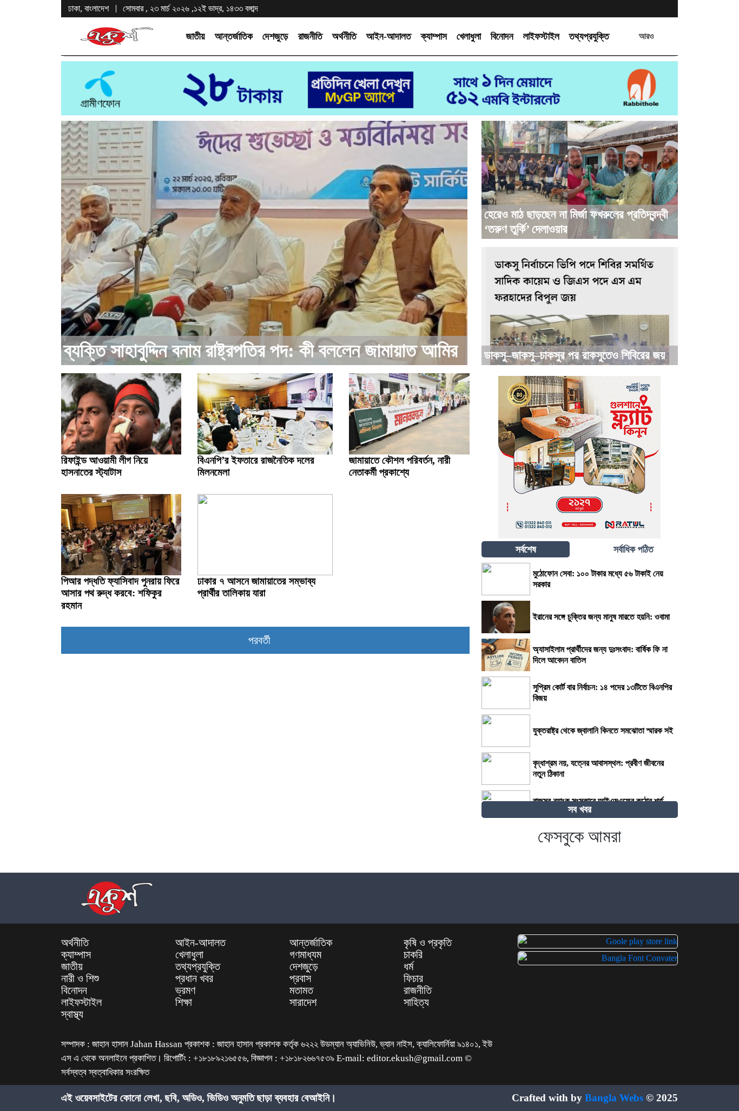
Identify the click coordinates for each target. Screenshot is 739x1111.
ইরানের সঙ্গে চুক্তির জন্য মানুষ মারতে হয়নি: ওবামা (601, 616)
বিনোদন (502, 36)
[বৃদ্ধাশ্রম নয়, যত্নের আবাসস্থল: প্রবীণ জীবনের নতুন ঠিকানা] (505, 768)
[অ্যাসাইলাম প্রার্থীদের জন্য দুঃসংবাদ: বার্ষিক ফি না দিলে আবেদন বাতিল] (505, 655)
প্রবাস (300, 978)
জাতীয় (195, 36)
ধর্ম (408, 966)
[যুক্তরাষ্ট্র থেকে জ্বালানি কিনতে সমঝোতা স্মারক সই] (505, 730)
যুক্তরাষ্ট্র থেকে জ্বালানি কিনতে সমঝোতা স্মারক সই (604, 730)
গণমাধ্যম (305, 954)
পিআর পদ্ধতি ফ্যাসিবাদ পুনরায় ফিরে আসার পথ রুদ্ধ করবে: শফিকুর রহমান (120, 593)
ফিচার (413, 978)
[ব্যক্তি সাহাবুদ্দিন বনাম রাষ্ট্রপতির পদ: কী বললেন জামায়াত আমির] (264, 243)
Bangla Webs (614, 1097)
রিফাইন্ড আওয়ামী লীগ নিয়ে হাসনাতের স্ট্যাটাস (104, 466)
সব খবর (579, 809)
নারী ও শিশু (80, 978)
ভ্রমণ (185, 990)
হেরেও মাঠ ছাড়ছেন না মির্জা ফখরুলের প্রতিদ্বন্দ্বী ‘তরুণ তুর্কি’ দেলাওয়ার (576, 221)
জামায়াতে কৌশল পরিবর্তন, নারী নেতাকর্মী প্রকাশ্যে (399, 466)
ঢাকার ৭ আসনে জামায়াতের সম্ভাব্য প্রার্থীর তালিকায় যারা (256, 587)
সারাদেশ (302, 1002)
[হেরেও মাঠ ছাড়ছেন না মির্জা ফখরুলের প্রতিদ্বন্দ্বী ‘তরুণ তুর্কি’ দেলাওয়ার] (579, 180)
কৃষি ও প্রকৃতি (428, 942)
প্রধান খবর (194, 978)
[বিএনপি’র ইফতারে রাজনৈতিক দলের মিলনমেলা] (265, 413)
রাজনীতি (310, 36)
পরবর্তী (260, 640)
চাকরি (413, 954)
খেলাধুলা (469, 36)
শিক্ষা (183, 1002)
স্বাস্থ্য (72, 1014)
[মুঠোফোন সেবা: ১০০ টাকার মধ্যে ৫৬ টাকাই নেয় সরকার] (505, 579)
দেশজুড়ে (275, 36)
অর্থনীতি (344, 36)
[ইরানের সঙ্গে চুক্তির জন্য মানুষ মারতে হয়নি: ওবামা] (505, 617)
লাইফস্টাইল (541, 36)
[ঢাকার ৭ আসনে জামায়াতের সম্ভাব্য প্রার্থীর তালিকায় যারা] (265, 534)
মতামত (301, 990)
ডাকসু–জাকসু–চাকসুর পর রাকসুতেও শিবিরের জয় (574, 355)
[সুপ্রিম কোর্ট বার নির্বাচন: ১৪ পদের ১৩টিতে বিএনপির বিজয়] (505, 693)
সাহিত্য (416, 1002)
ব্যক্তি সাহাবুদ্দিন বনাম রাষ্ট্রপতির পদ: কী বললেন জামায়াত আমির (261, 350)
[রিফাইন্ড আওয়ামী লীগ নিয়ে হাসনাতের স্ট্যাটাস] (121, 413)
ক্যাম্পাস (434, 36)
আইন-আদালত (388, 36)
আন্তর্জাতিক (234, 36)
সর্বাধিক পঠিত (633, 549)
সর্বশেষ (526, 549)
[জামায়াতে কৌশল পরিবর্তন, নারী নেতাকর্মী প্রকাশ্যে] (409, 413)
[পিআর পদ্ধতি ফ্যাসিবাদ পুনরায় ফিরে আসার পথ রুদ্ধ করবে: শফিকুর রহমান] (121, 534)
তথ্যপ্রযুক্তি (589, 36)
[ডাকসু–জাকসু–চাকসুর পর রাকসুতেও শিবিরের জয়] (579, 306)
